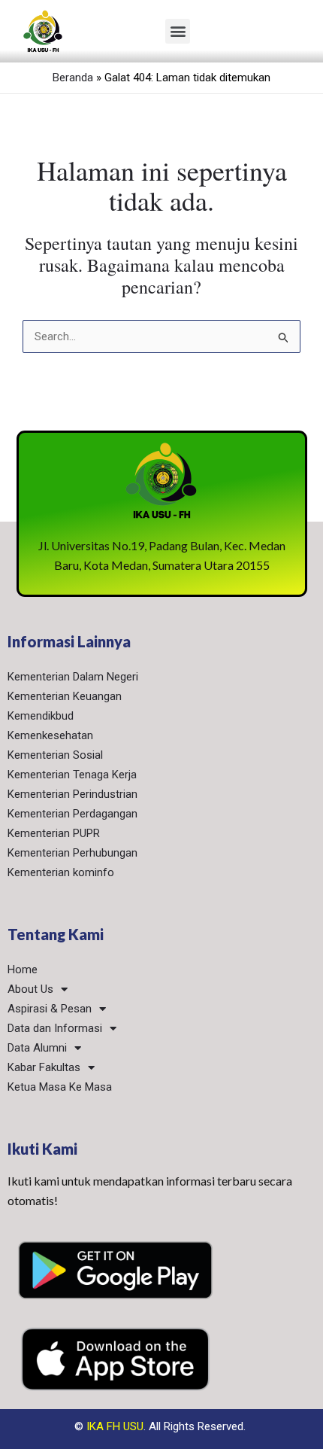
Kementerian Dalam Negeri (73, 676)
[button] (177, 31)
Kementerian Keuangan (65, 696)
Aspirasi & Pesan (50, 1008)
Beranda (73, 77)
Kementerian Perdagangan (72, 813)
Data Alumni (37, 1048)
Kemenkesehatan (50, 735)
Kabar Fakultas (44, 1067)
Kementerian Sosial (55, 755)
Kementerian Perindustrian (72, 794)
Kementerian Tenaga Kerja (72, 774)
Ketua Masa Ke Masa (60, 1087)
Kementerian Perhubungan (72, 853)
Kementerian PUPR (54, 833)
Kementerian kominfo (61, 872)
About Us (30, 989)
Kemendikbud (41, 716)
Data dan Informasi (55, 1028)
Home (23, 969)
